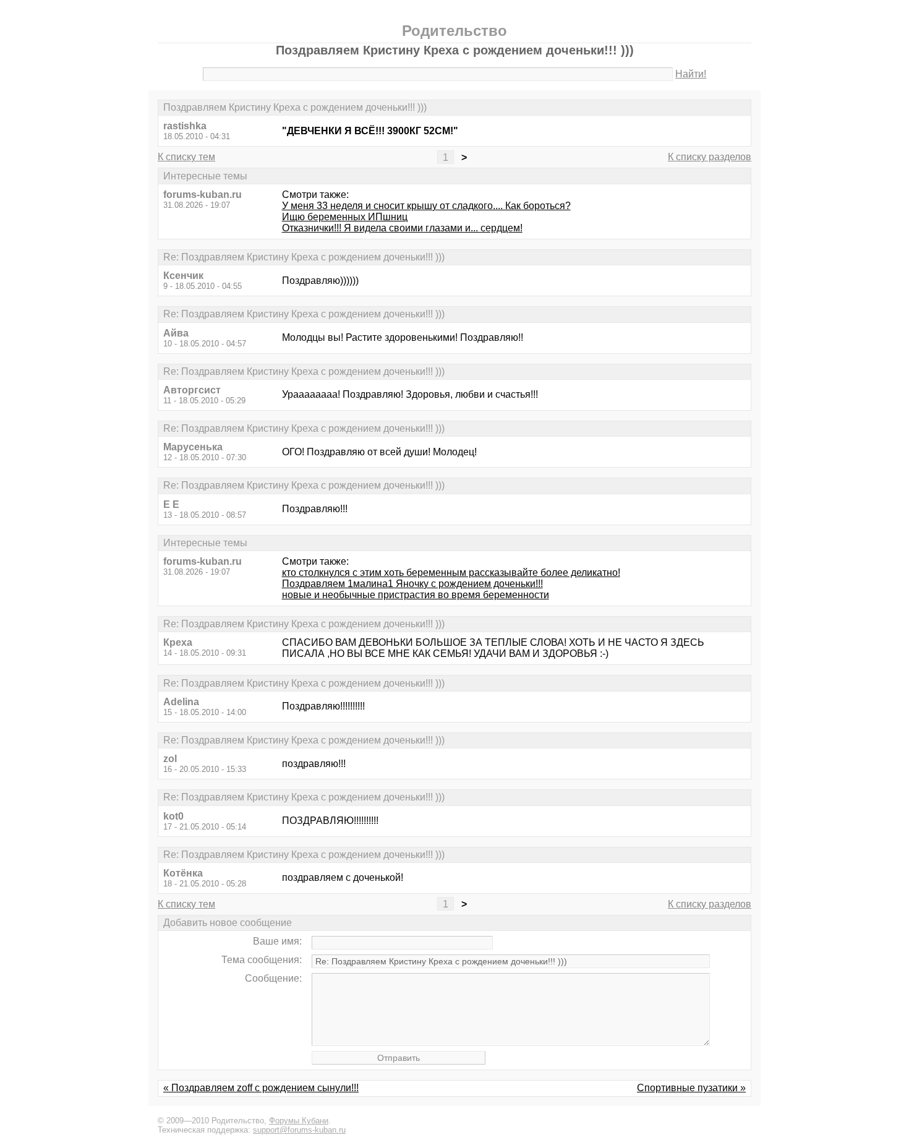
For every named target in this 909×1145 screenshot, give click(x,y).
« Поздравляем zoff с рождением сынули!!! (261, 1088)
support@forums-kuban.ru (299, 1129)
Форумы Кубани (298, 1120)
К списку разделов (709, 157)
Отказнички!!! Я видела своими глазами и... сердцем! (402, 228)
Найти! (690, 74)
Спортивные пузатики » (691, 1088)
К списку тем (186, 157)
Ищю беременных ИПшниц (345, 217)
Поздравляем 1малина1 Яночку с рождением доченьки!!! (412, 583)
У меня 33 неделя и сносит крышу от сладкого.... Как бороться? (426, 205)
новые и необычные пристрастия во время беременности (415, 595)
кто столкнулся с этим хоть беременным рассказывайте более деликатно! (451, 572)
